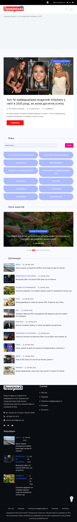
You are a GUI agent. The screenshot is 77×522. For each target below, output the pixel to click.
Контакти (44, 410)
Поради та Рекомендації (20, 170)
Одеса (21, 163)
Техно (21, 197)
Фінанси (56, 197)
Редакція (44, 397)
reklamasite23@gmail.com (15, 420)
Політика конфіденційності (51, 401)
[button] (27, 250)
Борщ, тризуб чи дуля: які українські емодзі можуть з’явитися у (40, 348)
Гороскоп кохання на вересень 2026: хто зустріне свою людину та (41, 337)
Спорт (56, 189)
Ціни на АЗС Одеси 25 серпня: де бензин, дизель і (34, 360)
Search (69, 145)
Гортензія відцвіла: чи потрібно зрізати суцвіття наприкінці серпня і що (44, 291)
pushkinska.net (42, 518)
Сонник (21, 189)
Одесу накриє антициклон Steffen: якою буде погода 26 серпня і (40, 268)
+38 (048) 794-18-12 (12, 416)
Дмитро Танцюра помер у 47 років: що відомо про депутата (38, 325)
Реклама (44, 405)
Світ (56, 181)
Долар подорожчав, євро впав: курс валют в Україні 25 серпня (40, 371)
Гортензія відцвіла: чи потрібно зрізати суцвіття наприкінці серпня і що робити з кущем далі (38, 237)
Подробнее (15, 123)
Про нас (44, 393)
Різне (21, 181)
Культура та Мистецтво (56, 155)
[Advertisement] (38, 33)
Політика (56, 163)
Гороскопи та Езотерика (21, 155)
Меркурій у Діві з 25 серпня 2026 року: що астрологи (36, 279)
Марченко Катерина (16, 109)
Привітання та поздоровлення (56, 172)
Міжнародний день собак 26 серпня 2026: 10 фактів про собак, (40, 302)
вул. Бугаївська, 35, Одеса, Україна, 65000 (20, 413)
